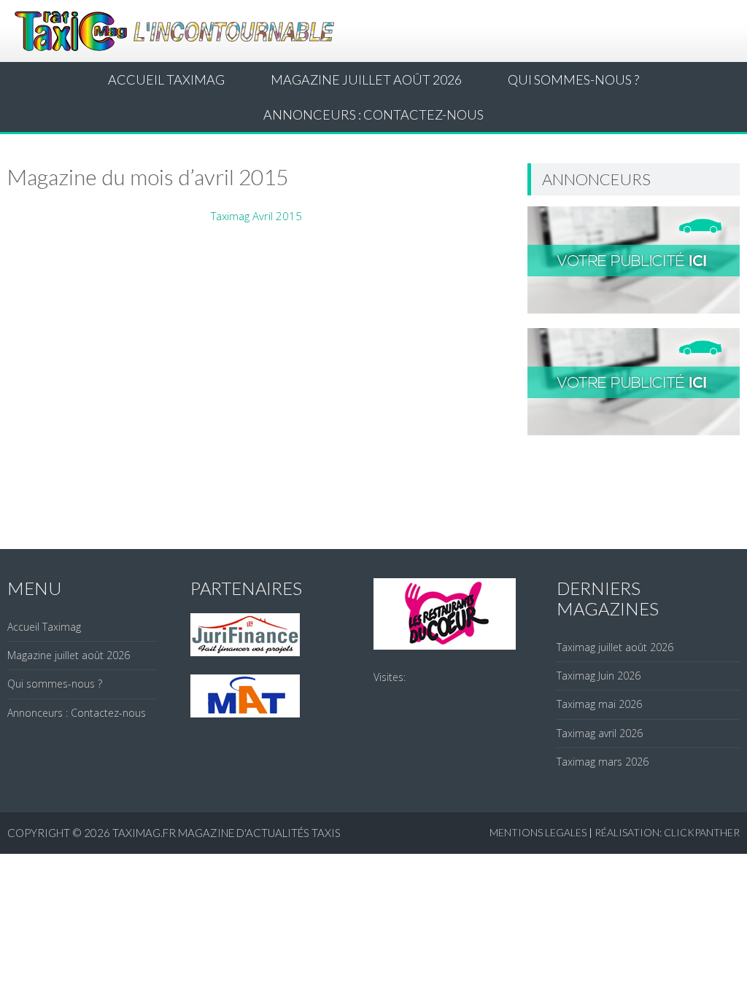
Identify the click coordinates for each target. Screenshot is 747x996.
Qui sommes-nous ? (573, 79)
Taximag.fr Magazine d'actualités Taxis (226, 832)
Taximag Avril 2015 (256, 216)
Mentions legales (538, 832)
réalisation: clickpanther (667, 832)
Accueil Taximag (166, 79)
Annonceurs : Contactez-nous (373, 114)
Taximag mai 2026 (599, 704)
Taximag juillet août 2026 (615, 647)
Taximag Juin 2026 (598, 675)
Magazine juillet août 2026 (366, 79)
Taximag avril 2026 (600, 733)
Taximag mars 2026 (603, 762)
